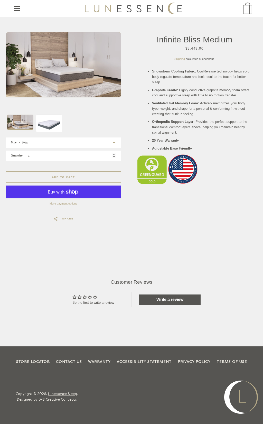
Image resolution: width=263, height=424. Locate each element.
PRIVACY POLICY (194, 362)
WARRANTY (99, 362)
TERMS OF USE (232, 362)
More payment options (63, 203)
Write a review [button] (169, 299)
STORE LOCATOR (33, 362)
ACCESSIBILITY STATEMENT (144, 362)
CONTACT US (69, 362)
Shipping (179, 58)
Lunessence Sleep (62, 394)
